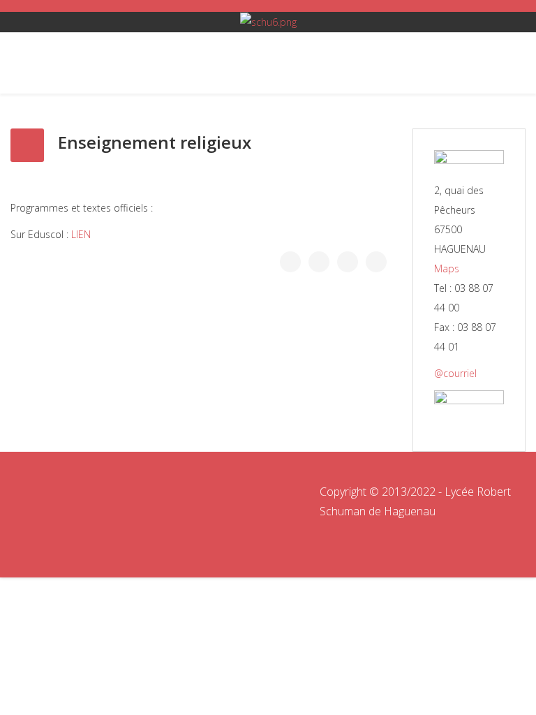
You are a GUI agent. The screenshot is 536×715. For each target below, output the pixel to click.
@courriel (455, 373)
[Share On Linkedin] (376, 261)
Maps (446, 268)
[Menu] (26, 63)
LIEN (81, 234)
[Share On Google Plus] (347, 261)
